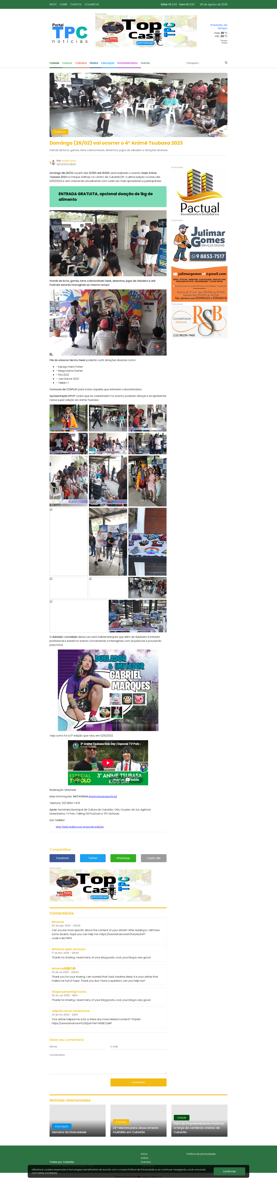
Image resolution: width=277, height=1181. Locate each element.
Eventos (76, 4)
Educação (107, 63)
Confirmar (229, 1171)
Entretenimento (128, 63)
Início (53, 4)
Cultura (67, 63)
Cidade (54, 63)
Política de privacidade (201, 1154)
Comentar (138, 1082)
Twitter (92, 858)
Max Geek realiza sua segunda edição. (80, 827)
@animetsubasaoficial (102, 796)
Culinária (81, 63)
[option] (146, 31)
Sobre (63, 4)
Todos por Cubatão (62, 1162)
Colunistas (91, 4)
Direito (94, 63)
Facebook (62, 858)
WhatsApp (123, 858)
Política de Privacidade (141, 1169)
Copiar (154, 858)
